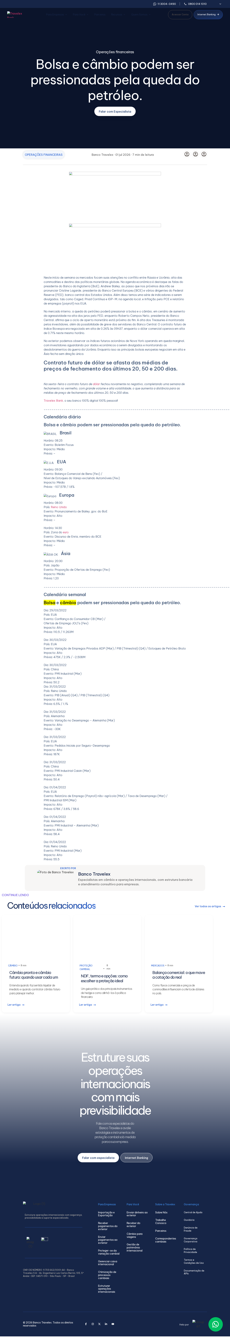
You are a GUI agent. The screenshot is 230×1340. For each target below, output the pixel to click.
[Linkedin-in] (106, 1324)
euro (66, 532)
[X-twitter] (99, 1324)
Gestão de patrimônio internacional (134, 1247)
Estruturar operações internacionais (106, 1288)
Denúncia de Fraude (190, 1229)
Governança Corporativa (190, 1240)
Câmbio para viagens (134, 1235)
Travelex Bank (53, 400)
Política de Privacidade (190, 1250)
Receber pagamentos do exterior (108, 1226)
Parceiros (99, 14)
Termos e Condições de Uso (194, 1261)
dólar (96, 384)
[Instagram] (92, 1324)
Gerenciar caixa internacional (107, 1263)
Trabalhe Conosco (160, 1222)
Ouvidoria (189, 1220)
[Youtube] (112, 1324)
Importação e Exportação (106, 1214)
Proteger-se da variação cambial (108, 1252)
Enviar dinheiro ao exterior (137, 1214)
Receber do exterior (133, 1225)
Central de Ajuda (193, 1212)
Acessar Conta (180, 14)
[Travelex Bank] (18, 14)
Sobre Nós (161, 1212)
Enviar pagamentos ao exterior (108, 1239)
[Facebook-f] (86, 1324)
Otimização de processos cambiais (107, 1275)
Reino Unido (59, 507)
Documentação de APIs (194, 1272)
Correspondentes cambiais (165, 1240)
